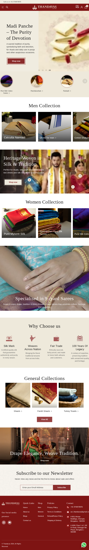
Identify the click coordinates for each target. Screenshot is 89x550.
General (41, 516)
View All (44, 419)
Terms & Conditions (54, 512)
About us (26, 512)
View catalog (3, 7)
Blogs (25, 516)
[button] (85, 81)
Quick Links (28, 503)
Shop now (16, 61)
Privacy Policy (52, 507)
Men (39, 507)
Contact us (27, 520)
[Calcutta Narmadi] (19, 127)
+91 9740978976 (77, 507)
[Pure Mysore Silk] (19, 223)
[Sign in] (82, 7)
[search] (7, 7)
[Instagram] (4, 522)
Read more (73, 187)
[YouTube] (10, 522)
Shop (40, 503)
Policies (50, 503)
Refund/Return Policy (55, 516)
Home (25, 507)
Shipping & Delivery (54, 520)
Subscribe (61, 487)
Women (41, 512)
